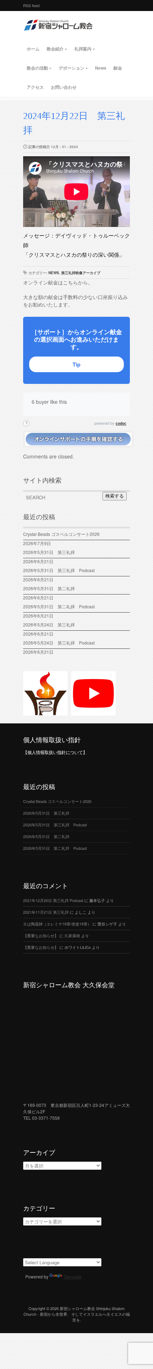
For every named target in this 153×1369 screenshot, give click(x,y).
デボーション (73, 68)
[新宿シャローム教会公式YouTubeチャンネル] (93, 712)
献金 (118, 68)
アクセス (35, 87)
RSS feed (31, 5)
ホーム (33, 48)
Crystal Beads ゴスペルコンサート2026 (61, 534)
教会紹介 (57, 48)
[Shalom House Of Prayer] (45, 712)
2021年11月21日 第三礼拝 (46, 912)
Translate (72, 1276)
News (100, 68)
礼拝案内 (84, 48)
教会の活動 (39, 68)
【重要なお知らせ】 (40, 935)
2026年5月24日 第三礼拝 (49, 624)
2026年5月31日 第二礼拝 (51, 588)
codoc (121, 423)
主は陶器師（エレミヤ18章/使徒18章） (57, 924)
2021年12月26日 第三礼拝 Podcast (53, 900)
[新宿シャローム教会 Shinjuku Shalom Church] (58, 33)
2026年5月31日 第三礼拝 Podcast (59, 570)
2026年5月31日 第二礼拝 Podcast (59, 606)
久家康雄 (72, 935)
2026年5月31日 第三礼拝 (51, 552)
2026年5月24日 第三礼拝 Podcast (59, 643)
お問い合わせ (63, 87)
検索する (114, 496)
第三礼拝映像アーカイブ (80, 272)
